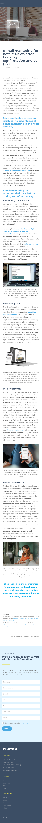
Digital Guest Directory (16, 430)
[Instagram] (6, 817)
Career (5, 800)
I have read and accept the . (17, 723)
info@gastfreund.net (10, 770)
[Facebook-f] (3, 817)
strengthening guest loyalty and (16, 170)
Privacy (5, 808)
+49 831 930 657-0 (9, 767)
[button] (39, 3)
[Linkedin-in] (9, 817)
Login (5, 788)
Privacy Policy (24, 723)
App (4, 785)
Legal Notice (7, 805)
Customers (6, 783)
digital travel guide (30, 244)
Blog (4, 780)
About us (6, 797)
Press (4, 803)
